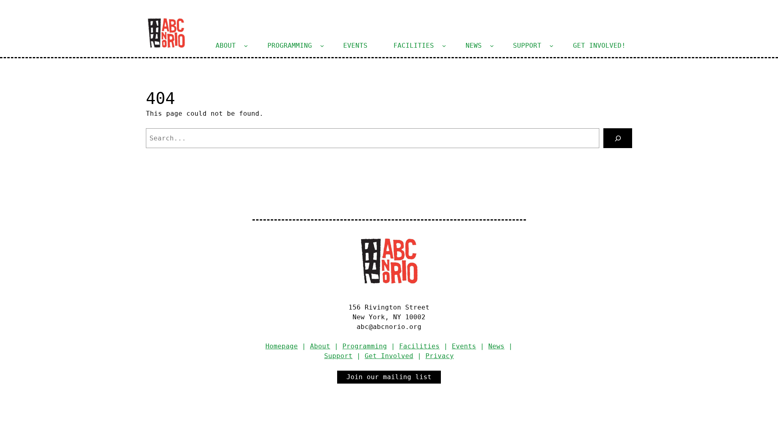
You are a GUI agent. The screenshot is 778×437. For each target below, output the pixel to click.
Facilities (419, 346)
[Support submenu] (551, 46)
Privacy (439, 356)
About (320, 346)
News (496, 346)
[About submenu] (246, 46)
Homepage (281, 346)
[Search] (617, 138)
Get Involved (389, 356)
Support (338, 356)
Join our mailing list (389, 377)
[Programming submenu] (322, 46)
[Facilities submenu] (444, 46)
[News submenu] (492, 46)
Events (464, 346)
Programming (364, 346)
